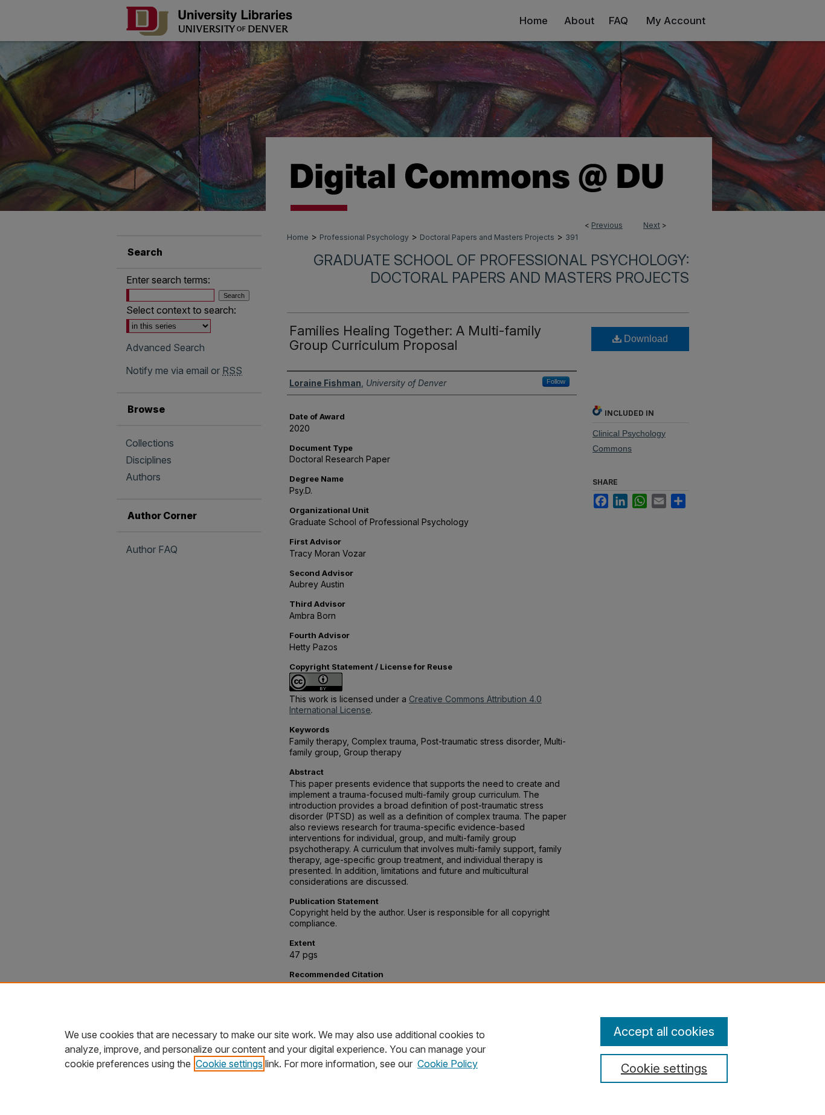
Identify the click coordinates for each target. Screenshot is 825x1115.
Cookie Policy (447, 1064)
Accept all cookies (664, 1031)
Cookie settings (229, 1064)
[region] (412, 1048)
